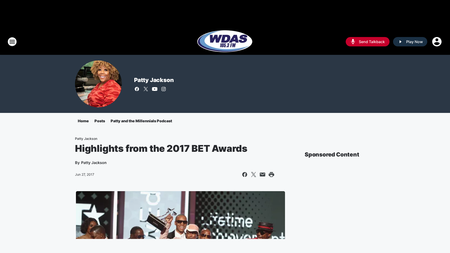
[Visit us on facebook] (137, 89)
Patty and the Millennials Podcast (141, 121)
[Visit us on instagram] (163, 89)
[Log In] (437, 41)
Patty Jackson (154, 80)
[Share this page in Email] (262, 174)
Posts (99, 121)
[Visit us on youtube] (155, 89)
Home (83, 121)
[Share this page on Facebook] (244, 174)
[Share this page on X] (253, 174)
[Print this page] (271, 174)
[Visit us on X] (146, 89)
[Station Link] (225, 42)
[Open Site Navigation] (12, 41)
